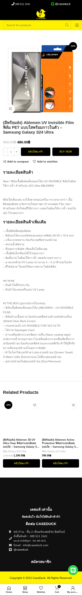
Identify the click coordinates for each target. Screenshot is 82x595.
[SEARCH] (67, 25)
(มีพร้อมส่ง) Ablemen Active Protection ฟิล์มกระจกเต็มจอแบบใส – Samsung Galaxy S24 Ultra (60, 443)
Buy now (66, 151)
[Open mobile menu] (77, 25)
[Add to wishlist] (34, 405)
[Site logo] (41, 13)
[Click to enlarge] (10, 108)
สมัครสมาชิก (41, 562)
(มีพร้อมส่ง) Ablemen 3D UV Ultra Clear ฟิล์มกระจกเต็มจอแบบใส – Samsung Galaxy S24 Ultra (21, 443)
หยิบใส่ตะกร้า (35, 151)
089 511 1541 (22, 4)
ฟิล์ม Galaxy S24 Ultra (14, 451)
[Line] (73, 570)
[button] (21, 463)
